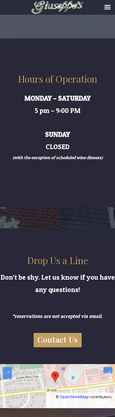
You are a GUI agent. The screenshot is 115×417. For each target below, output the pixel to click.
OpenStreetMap (74, 396)
